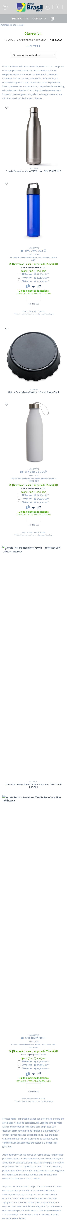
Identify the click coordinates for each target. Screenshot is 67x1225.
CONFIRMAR (33, 304)
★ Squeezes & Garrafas (31, 40)
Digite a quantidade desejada (34, 292)
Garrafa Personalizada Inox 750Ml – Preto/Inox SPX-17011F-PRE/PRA (33, 785)
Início (9, 40)
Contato (39, 18)
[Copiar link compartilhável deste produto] (39, 286)
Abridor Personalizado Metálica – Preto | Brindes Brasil (33, 392)
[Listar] (6, 107)
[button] (5, 7)
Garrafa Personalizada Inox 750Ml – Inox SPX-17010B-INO (33, 171)
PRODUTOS (20, 18)
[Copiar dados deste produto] (28, 286)
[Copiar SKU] (22, 251)
